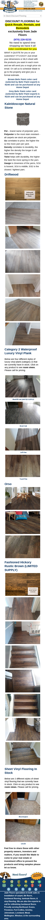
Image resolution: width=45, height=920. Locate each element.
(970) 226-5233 (22, 39)
